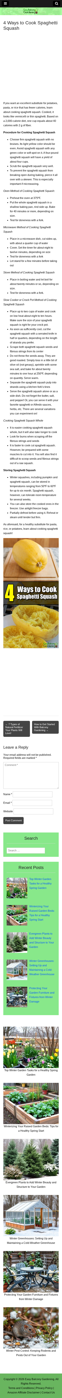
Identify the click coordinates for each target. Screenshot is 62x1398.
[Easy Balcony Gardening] (31, 11)
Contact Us (48, 1392)
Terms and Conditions (21, 1388)
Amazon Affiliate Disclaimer (23, 1392)
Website (8, 811)
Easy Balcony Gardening (39, 1379)
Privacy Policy (44, 1388)
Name (7, 794)
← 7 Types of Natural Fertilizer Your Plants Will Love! (14, 729)
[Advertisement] (31, 64)
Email (7, 802)
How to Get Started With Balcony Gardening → (44, 727)
